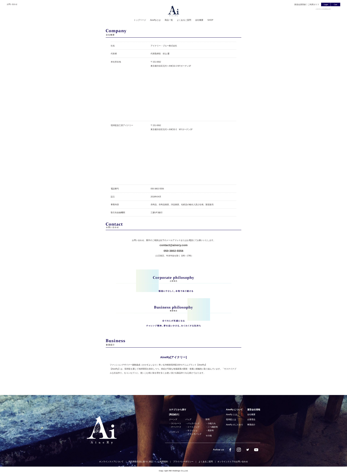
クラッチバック (194, 434)
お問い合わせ (12, 4)
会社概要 (199, 20)
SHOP (210, 20)
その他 (209, 435)
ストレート (176, 423)
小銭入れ (212, 423)
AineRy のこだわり (234, 424)
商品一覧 (169, 20)
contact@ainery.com (174, 245)
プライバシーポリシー (183, 461)
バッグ (188, 419)
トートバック (193, 427)
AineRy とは (231, 414)
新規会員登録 (300, 4)
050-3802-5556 (173, 250)
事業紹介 (251, 424)
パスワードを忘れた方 (323, 9)
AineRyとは (155, 20)
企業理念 (251, 419)
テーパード (176, 427)
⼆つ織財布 (213, 427)
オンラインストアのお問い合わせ (232, 461)
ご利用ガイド (313, 4)
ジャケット (174, 432)
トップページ (140, 20)
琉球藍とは (231, 419)
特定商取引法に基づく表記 (141, 461)
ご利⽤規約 (163, 461)
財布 (208, 419)
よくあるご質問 (184, 20)
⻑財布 (211, 430)
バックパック (193, 423)
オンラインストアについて (111, 461)
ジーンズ (173, 419)
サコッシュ (192, 430)
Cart (335, 5)
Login (326, 5)
